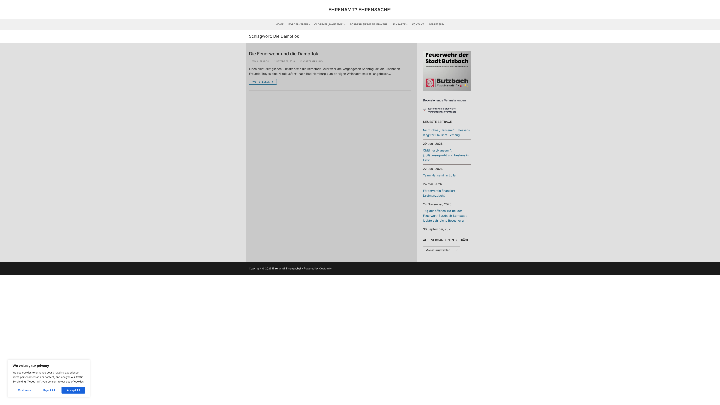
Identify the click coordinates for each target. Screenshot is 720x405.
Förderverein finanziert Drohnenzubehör (439, 193)
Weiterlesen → (262, 81)
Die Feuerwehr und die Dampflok (283, 53)
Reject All (49, 390)
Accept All (73, 390)
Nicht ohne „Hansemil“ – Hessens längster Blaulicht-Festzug (446, 132)
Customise (24, 390)
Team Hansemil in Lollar (440, 175)
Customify (325, 268)
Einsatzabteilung (311, 61)
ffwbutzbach (260, 61)
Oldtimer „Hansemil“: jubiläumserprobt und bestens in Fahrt (446, 155)
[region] (49, 379)
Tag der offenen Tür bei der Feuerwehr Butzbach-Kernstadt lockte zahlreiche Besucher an (445, 215)
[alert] (447, 110)
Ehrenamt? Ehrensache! (360, 9)
